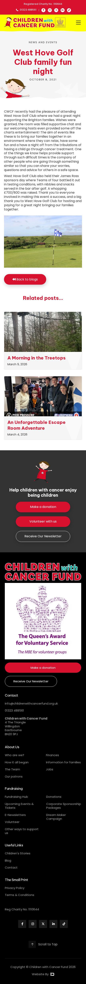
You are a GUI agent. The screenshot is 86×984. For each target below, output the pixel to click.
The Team (12, 769)
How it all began (17, 762)
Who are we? (14, 755)
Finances (52, 755)
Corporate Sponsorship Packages (63, 806)
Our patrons (14, 776)
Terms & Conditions (19, 895)
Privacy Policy (14, 888)
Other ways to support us (22, 831)
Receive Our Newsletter (43, 536)
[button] (78, 22)
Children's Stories (17, 853)
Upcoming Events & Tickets (19, 806)
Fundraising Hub (16, 797)
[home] (35, 22)
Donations (53, 797)
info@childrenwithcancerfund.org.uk (31, 703)
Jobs (49, 769)
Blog (8, 860)
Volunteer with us (43, 521)
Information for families (63, 762)
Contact (11, 867)
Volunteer (12, 822)
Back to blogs (25, 279)
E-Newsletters (15, 815)
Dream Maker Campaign (56, 817)
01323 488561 (14, 710)
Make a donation (43, 507)
